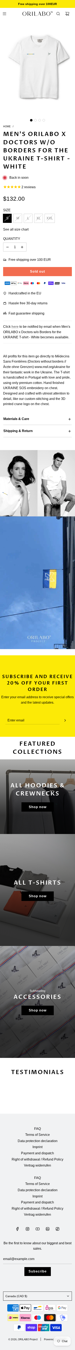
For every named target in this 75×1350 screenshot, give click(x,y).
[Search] (58, 13)
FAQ (37, 1128)
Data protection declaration (38, 1141)
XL (38, 218)
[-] (7, 247)
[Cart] (67, 13)
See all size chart (16, 229)
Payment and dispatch (37, 1153)
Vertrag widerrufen (37, 1165)
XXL (49, 218)
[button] (31, 120)
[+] (22, 247)
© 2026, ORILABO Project (23, 1339)
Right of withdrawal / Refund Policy (37, 1159)
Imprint (37, 1147)
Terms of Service (37, 1134)
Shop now (37, 807)
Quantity (11, 238)
